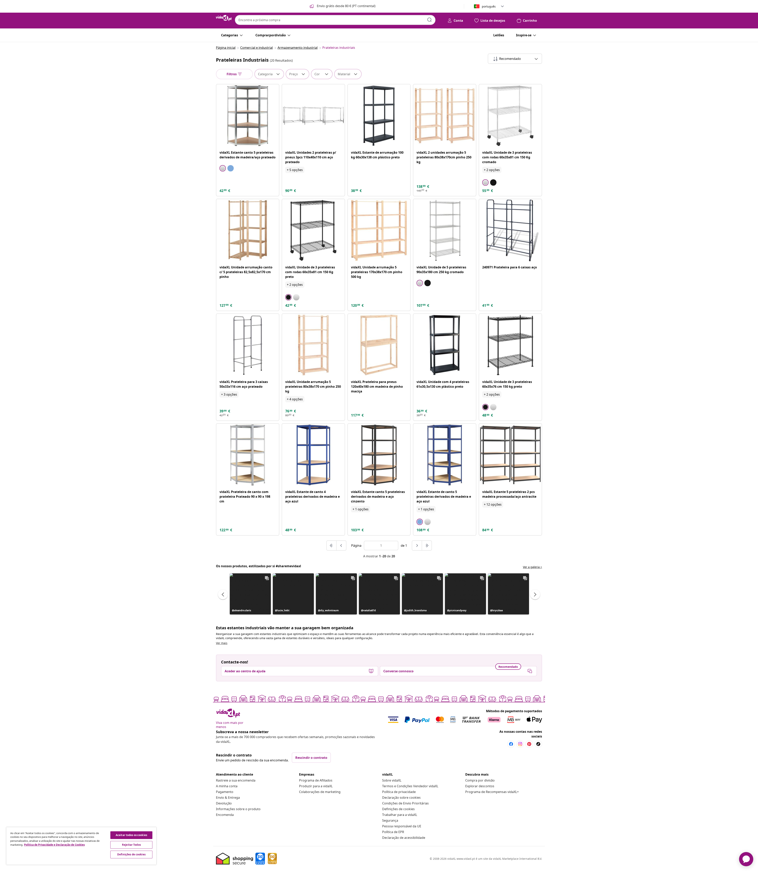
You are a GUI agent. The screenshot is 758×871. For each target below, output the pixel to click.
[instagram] (520, 744)
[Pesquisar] (429, 20)
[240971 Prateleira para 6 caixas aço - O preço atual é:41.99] (510, 230)
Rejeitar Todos (131, 845)
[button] (342, 6)
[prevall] (332, 545)
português (489, 6)
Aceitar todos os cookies (131, 835)
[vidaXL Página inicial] (224, 18)
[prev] (341, 545)
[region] (81, 846)
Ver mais (221, 643)
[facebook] (511, 744)
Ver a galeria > (532, 567)
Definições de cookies (398, 809)
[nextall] (427, 545)
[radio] (223, 168)
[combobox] (335, 20)
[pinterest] (529, 744)
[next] (417, 545)
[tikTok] (538, 744)
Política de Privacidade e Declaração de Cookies (54, 845)
